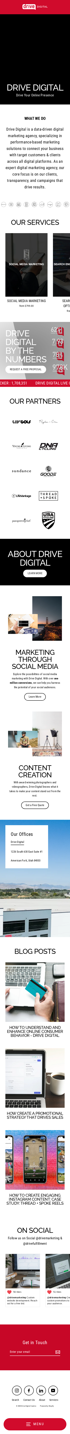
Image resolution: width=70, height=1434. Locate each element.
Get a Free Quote (35, 805)
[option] (35, 351)
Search (15, 1399)
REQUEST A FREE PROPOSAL (26, 369)
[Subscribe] (57, 1352)
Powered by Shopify (47, 1406)
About (42, 1399)
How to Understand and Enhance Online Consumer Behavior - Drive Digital (35, 1031)
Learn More (35, 696)
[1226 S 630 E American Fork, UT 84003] (35, 878)
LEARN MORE (35, 573)
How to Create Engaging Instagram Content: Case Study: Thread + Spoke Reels (34, 1199)
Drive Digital (17, 842)
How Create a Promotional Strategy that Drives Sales (35, 1115)
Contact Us (29, 1399)
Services (53, 1399)
